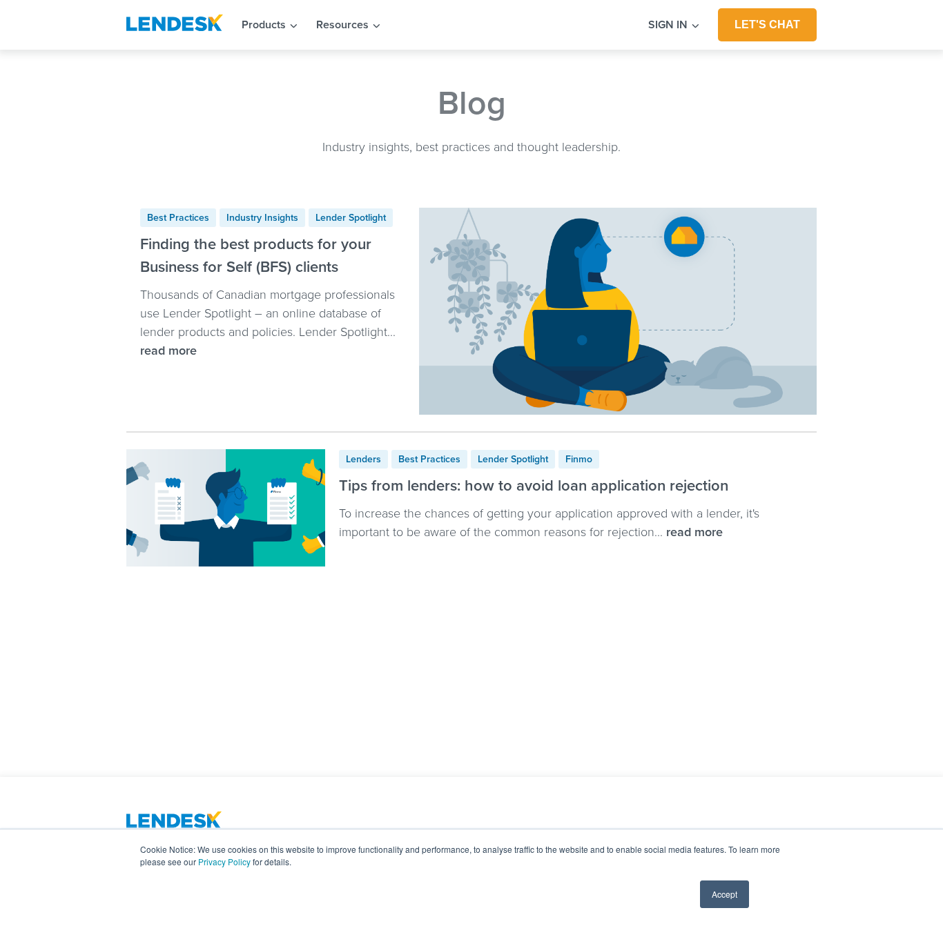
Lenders (363, 459)
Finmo (578, 459)
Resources (343, 25)
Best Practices (178, 218)
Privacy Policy (224, 861)
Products (265, 25)
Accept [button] (724, 894)
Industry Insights (262, 218)
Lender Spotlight (350, 218)
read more (168, 350)
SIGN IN (669, 25)
